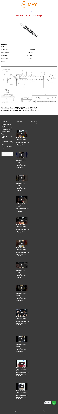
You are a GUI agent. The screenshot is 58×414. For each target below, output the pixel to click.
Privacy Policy (41, 411)
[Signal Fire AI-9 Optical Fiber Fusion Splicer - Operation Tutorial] (21, 363)
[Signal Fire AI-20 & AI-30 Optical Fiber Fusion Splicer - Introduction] (21, 312)
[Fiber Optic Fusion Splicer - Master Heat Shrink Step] (21, 288)
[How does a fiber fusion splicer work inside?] (21, 155)
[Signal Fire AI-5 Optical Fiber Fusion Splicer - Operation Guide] (21, 133)
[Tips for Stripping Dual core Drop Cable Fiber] (21, 220)
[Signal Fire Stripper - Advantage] (21, 199)
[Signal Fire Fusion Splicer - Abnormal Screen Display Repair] (21, 386)
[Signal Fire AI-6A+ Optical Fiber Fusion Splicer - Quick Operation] (21, 243)
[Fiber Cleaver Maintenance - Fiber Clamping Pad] (21, 178)
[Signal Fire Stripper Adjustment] (21, 265)
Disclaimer (34, 411)
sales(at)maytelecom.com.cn (12, 143)
